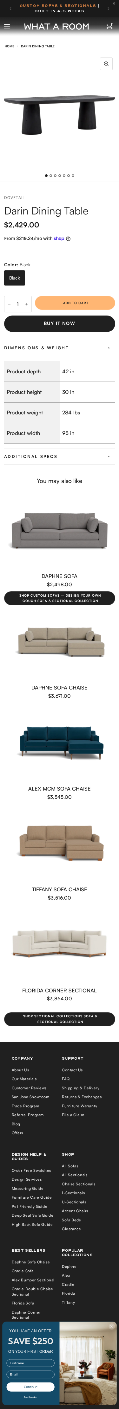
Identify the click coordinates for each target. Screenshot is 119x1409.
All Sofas (70, 1166)
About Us (20, 1070)
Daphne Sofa (59, 575)
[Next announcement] (108, 8)
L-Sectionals (73, 1192)
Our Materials (24, 1078)
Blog (16, 1124)
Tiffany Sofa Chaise (59, 889)
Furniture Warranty (79, 1106)
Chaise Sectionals (78, 1184)
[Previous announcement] (10, 8)
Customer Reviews (29, 1088)
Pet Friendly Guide (30, 1206)
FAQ (66, 1078)
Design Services (27, 1179)
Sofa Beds (71, 1220)
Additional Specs (31, 456)
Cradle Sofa (23, 1270)
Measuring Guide (28, 1188)
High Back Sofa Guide (32, 1224)
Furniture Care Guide (32, 1197)
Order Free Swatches (31, 1170)
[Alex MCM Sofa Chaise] (59, 743)
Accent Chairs (75, 1210)
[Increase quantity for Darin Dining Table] (26, 304)
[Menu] (7, 26)
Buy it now (59, 323)
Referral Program (28, 1114)
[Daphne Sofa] (59, 531)
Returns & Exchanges (82, 1096)
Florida (68, 1293)
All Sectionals (74, 1174)
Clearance (71, 1228)
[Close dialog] (112, 1326)
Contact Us (72, 1070)
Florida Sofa (23, 1303)
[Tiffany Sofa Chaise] (59, 844)
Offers (17, 1132)
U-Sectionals (74, 1202)
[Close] (115, 3)
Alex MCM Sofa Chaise (59, 788)
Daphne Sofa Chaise (59, 687)
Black (14, 277)
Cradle (68, 1284)
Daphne (69, 1266)
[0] (109, 26)
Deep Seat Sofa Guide (33, 1215)
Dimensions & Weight (36, 347)
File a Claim (73, 1114)
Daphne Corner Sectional (26, 1315)
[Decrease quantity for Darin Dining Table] (9, 304)
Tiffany (68, 1302)
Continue (30, 1387)
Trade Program (25, 1106)
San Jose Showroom (31, 1096)
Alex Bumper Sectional (33, 1280)
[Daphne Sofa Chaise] (59, 642)
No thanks (30, 1397)
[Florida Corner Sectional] (59, 945)
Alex (66, 1275)
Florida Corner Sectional (59, 990)
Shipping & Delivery (80, 1088)
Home (9, 46)
